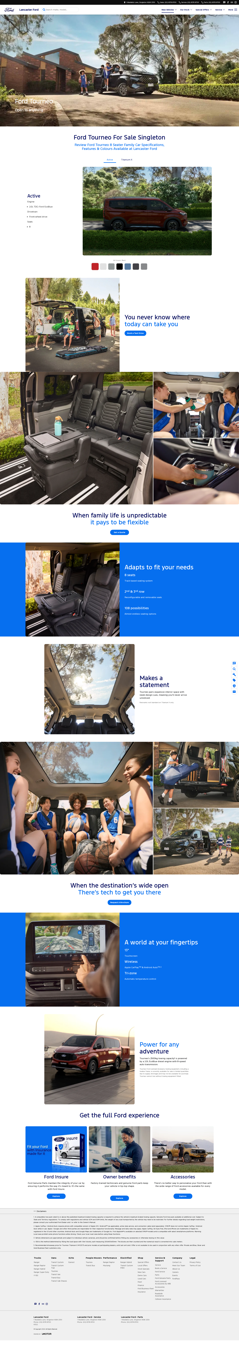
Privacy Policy (195, 1262)
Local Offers (143, 1265)
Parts (157, 1275)
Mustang (106, 1265)
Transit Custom (57, 1262)
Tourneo (54, 1271)
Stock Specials (143, 1269)
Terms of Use (195, 1265)
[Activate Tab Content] (95, 267)
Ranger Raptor (39, 1265)
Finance (141, 1285)
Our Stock (184, 10)
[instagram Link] (235, 2)
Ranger (37, 1262)
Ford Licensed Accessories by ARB (163, 1282)
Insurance (142, 1292)
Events (175, 1275)
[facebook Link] (228, 2)
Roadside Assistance (159, 1294)
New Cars (141, 1272)
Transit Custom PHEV (126, 1266)
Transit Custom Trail (57, 1266)
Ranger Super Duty (41, 1272)
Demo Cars (142, 1275)
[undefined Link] (231, 2)
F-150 (36, 1275)
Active (110, 159)
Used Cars (142, 1279)
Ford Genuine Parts (163, 1278)
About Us (176, 1269)
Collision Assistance (163, 1299)
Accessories (160, 1287)
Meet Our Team (178, 1265)
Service (218, 10)
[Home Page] (9, 10)
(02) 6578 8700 (45, 1322)
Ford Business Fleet (146, 1288)
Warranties (159, 1290)
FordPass (176, 1279)
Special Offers (202, 10)
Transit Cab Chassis (59, 1281)
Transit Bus (55, 1278)
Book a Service (161, 1268)
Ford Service (160, 1272)
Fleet (140, 1282)
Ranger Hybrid (39, 1269)
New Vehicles (168, 10)
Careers (175, 1272)
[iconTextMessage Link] (224, 2)
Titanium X (126, 159)
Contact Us (176, 1262)
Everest (72, 1262)
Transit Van (55, 1274)
